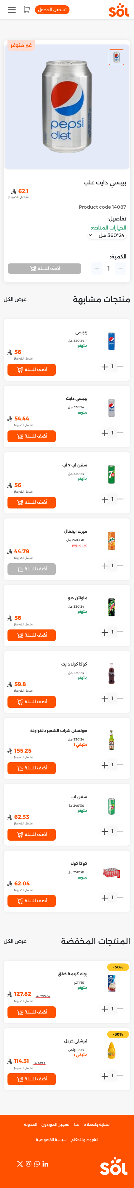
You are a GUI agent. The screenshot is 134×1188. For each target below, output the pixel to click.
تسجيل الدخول (52, 9)
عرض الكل (15, 299)
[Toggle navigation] (12, 10)
